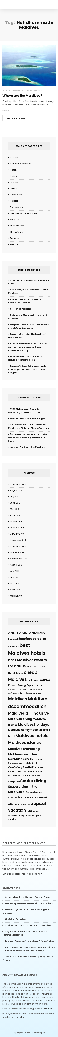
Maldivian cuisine (19, 759)
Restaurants (16, 207)
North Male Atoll (28, 763)
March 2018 (16, 595)
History (13, 169)
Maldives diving (20, 719)
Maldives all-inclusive (28, 713)
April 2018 (15, 589)
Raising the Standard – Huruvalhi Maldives (28, 925)
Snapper (12, 797)
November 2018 (18, 546)
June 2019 (15, 502)
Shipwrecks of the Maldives (24, 213)
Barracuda (13, 646)
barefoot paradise (32, 639)
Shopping (15, 219)
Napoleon (13, 763)
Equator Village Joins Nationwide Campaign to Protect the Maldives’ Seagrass (27, 369)
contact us (46, 1008)
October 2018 (17, 552)
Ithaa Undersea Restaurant (29, 689)
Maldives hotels (32, 736)
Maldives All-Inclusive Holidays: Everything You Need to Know (27, 437)
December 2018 (18, 540)
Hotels (13, 176)
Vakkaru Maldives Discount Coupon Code (27, 897)
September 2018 (18, 558)
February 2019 (17, 527)
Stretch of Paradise (20, 308)
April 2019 (15, 515)
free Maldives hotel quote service (23, 858)
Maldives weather (22, 754)
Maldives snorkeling (24, 749)
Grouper (12, 689)
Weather (14, 244)
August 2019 (16, 490)
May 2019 (14, 509)
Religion (14, 200)
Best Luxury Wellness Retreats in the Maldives (29, 903)
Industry (14, 182)
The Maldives (17, 225)
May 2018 (14, 583)
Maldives (17, 699)
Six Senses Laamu (32, 792)
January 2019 (17, 533)
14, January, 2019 (34, 90)
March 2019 (16, 521)
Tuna (29, 810)
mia (7, 110)
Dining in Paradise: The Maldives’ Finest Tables (29, 941)
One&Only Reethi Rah (22, 767)
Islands (14, 188)
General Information (13, 90)
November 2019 (18, 484)
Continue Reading (15, 118)
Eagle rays (32, 680)
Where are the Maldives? (22, 95)
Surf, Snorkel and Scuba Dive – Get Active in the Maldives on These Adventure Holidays (28, 347)
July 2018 (14, 571)
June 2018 (15, 577)
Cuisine (14, 157)
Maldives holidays (33, 724)
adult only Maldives (26, 633)
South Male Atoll (22, 804)
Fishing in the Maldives (32, 447)
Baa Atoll (13, 639)
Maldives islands (24, 742)
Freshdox (19, 1017)
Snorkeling (25, 797)
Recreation (16, 194)
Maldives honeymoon (23, 730)
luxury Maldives (33, 693)
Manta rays (36, 759)
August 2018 (16, 564)
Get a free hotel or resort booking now (22, 873)
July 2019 (14, 496)
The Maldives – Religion (33, 418)
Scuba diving (33, 781)
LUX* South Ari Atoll (16, 693)
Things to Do (16, 231)
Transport (15, 238)
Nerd (13, 418)
